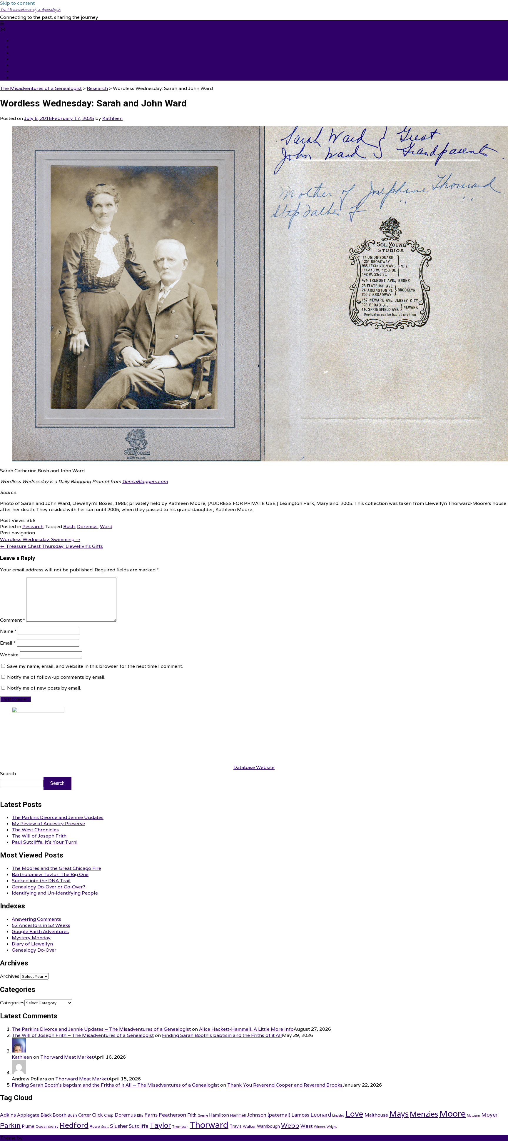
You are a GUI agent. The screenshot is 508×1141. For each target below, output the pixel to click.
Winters (319, 1127)
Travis (236, 1126)
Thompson (180, 1127)
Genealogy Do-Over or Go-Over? (48, 887)
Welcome (22, 47)
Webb (290, 1125)
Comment (12, 620)
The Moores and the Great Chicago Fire (56, 868)
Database (22, 77)
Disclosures (25, 71)
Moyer (489, 1114)
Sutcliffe (138, 1126)
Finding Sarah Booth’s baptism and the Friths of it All (222, 1035)
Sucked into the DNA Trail (41, 881)
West (306, 1126)
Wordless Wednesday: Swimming (40, 539)
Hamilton (219, 1115)
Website (9, 655)
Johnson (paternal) (268, 1115)
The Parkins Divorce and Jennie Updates (57, 817)
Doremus (87, 526)
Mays (399, 1114)
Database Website (254, 767)
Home (18, 40)
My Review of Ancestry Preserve (48, 823)
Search (8, 773)
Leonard (320, 1114)
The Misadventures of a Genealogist (30, 10)
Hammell (238, 1115)
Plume (28, 1126)
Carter (84, 1115)
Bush (69, 526)
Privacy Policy (28, 59)
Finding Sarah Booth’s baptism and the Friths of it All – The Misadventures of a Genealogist (115, 1085)
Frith (191, 1115)
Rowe (95, 1126)
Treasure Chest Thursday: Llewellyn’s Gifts (51, 546)
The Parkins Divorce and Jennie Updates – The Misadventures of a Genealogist (101, 1029)
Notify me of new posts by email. (44, 688)
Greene (203, 1115)
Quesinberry (47, 1126)
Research (33, 526)
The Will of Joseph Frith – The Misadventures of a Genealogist (83, 1035)
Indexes (20, 53)
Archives (9, 976)
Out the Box (37, 1138)
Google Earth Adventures (40, 931)
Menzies (424, 1114)
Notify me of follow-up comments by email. (56, 677)
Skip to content (17, 3)
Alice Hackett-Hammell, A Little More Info (246, 1029)
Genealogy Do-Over (34, 950)
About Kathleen (29, 65)
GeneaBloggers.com (145, 481)
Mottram (473, 1115)
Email (8, 643)
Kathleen (112, 118)
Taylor (160, 1125)
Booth (59, 1115)
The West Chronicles (35, 830)
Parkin (10, 1125)
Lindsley (338, 1115)
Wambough (268, 1126)
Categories (12, 1003)
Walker (249, 1126)
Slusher (119, 1125)
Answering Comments (36, 919)
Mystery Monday (31, 938)
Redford (74, 1125)
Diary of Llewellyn (32, 944)
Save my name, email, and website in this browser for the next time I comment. (95, 666)
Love (354, 1114)
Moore (452, 1113)
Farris (151, 1114)
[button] (2, 23)
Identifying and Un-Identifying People (55, 893)
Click (97, 1115)
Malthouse (376, 1115)
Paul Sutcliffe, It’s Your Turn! (45, 842)
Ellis (140, 1115)
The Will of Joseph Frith (39, 836)
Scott (105, 1127)
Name (8, 631)
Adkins (8, 1115)
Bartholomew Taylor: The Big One (50, 874)
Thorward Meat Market (66, 1057)
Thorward (209, 1124)
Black (46, 1115)
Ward (106, 526)
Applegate (28, 1115)
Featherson (172, 1114)
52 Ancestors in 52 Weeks (41, 925)
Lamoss (300, 1115)
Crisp (108, 1115)
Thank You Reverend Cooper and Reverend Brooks (284, 1085)
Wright (332, 1127)
